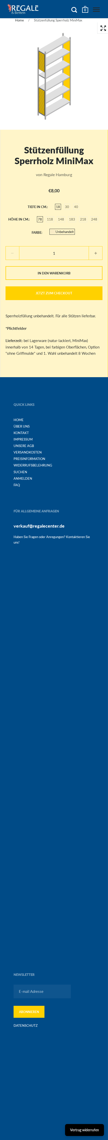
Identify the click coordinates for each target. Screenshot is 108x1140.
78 (40, 219)
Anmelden (23, 478)
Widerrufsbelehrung (33, 465)
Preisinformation (29, 459)
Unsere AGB (24, 446)
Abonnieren (29, 1012)
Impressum (23, 439)
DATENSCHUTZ (26, 1025)
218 (83, 219)
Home (19, 20)
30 (67, 207)
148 (61, 219)
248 (94, 219)
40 (76, 207)
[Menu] (96, 9)
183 (72, 219)
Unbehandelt (65, 232)
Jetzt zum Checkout (54, 293)
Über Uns (22, 426)
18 (58, 207)
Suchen (20, 472)
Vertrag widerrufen (84, 1130)
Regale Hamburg (57, 174)
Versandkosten (28, 452)
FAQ (17, 485)
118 (50, 219)
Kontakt (21, 433)
